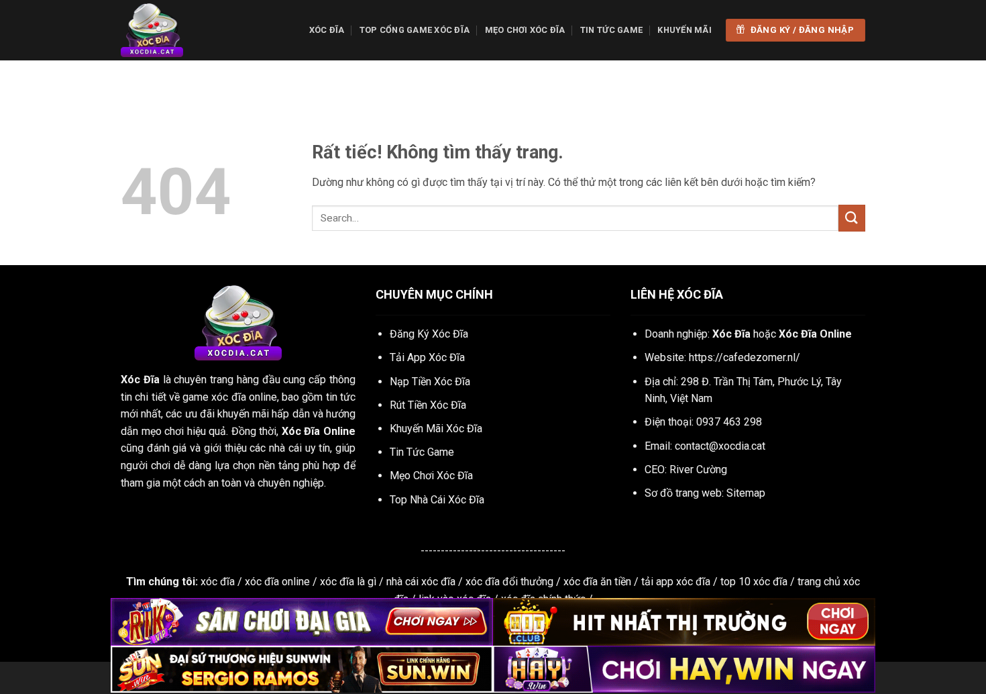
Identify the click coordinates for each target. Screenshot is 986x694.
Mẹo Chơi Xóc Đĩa (525, 30)
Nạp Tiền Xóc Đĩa (430, 381)
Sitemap (745, 493)
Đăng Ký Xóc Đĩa (429, 334)
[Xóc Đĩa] (188, 30)
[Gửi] (851, 218)
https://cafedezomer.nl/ (744, 357)
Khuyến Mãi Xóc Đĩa (436, 428)
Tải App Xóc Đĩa (427, 357)
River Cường (698, 469)
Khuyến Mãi (684, 30)
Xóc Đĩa (327, 30)
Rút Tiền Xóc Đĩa (428, 405)
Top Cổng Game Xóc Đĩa (415, 30)
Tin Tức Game (611, 30)
